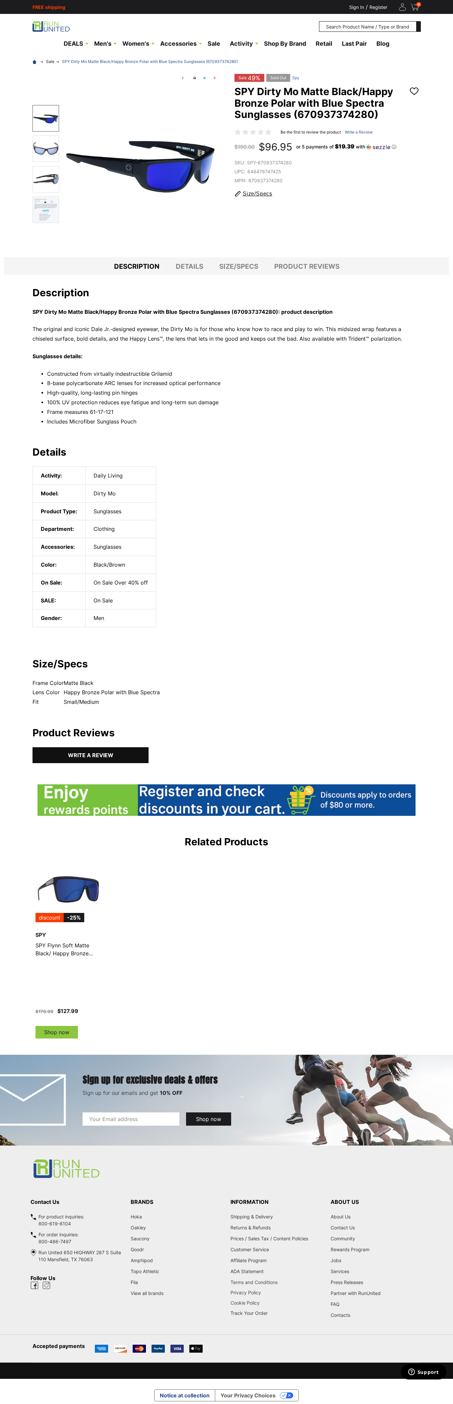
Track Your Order (249, 1313)
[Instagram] (46, 1285)
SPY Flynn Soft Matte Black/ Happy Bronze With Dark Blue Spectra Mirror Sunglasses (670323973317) (64, 949)
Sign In (356, 7)
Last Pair (354, 43)
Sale (214, 43)
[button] (346, 146)
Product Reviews (307, 266)
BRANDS (142, 1202)
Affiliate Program (248, 1260)
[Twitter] (205, 78)
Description (137, 266)
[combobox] (367, 26)
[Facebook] (183, 78)
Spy (295, 77)
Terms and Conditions (276, 1282)
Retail (324, 43)
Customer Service (249, 1249)
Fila (134, 1282)
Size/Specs (238, 266)
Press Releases (347, 1282)
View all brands (147, 1293)
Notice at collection (185, 1395)
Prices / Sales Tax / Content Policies (269, 1238)
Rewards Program (350, 1249)
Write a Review (359, 132)
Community (343, 1238)
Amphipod (142, 1260)
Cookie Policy (276, 1302)
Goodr (137, 1249)
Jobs (336, 1260)
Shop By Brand (285, 43)
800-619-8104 (54, 1223)
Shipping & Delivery (251, 1216)
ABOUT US (345, 1202)
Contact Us (343, 1227)
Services (340, 1271)
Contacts (340, 1315)
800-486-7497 (54, 1241)
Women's (135, 43)
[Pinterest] (215, 78)
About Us (341, 1216)
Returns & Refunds (250, 1227)
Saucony (140, 1238)
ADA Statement (247, 1271)
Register (378, 7)
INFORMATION (249, 1202)
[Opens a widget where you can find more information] (423, 1372)
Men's (102, 43)
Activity (241, 43)
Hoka (136, 1216)
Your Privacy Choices (248, 1395)
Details (189, 266)
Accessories (178, 43)
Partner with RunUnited (356, 1293)
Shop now (56, 1032)
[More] (87, 43)
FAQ (335, 1304)
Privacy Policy (276, 1292)
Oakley (138, 1227)
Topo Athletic (145, 1271)
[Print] (195, 78)
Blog (382, 43)
